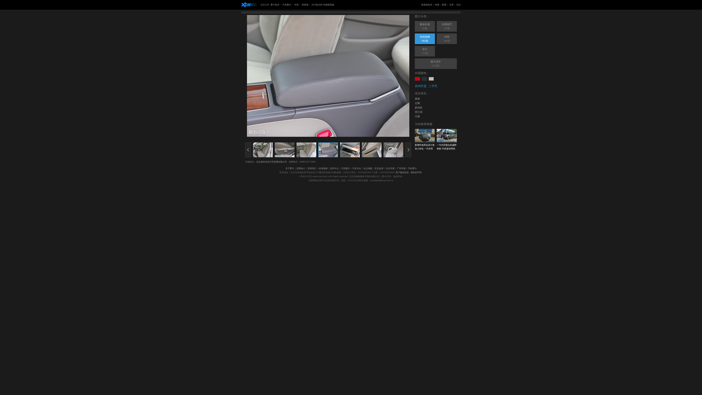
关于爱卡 (289, 168)
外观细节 (447, 26)
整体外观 (425, 26)
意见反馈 (379, 168)
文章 (451, 4)
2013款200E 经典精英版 (323, 4)
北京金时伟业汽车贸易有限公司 (271, 162)
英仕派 (418, 112)
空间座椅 (425, 38)
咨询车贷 (421, 86)
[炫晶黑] (424, 79)
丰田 (296, 4)
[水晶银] (431, 79)
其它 (425, 51)
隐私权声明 (416, 172)
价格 (437, 4)
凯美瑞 (305, 4)
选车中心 (334, 168)
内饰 (447, 38)
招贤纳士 (301, 168)
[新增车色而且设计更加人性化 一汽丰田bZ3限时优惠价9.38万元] (425, 135)
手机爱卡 (412, 168)
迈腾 (417, 103)
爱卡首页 (275, 4)
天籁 (417, 116)
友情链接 (323, 168)
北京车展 (390, 168)
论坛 (458, 4)
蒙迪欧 (418, 107)
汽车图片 (286, 4)
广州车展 (401, 168)
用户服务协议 (402, 172)
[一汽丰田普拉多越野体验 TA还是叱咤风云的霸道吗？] (447, 135)
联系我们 (312, 168)
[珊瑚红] (417, 79)
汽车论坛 (356, 168)
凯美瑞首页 (426, 4)
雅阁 (417, 98)
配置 (444, 4)
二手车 (433, 86)
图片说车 (436, 63)
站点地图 (367, 168)
